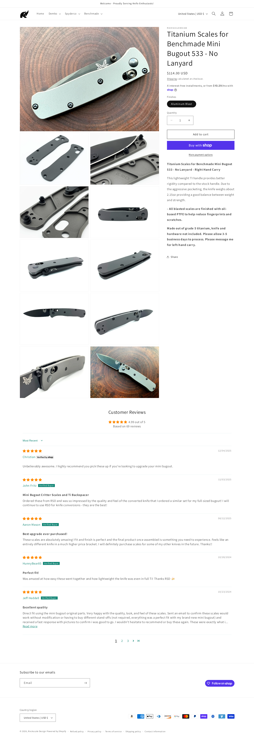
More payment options (201, 154)
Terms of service (113, 731)
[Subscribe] (85, 682)
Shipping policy (133, 731)
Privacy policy (94, 731)
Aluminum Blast (181, 104)
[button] (54, 14)
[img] (32, 451)
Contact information (155, 731)
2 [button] (122, 641)
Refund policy (77, 731)
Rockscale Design (37, 731)
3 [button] (128, 641)
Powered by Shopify (56, 731)
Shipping (172, 78)
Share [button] (174, 257)
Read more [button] (30, 626)
